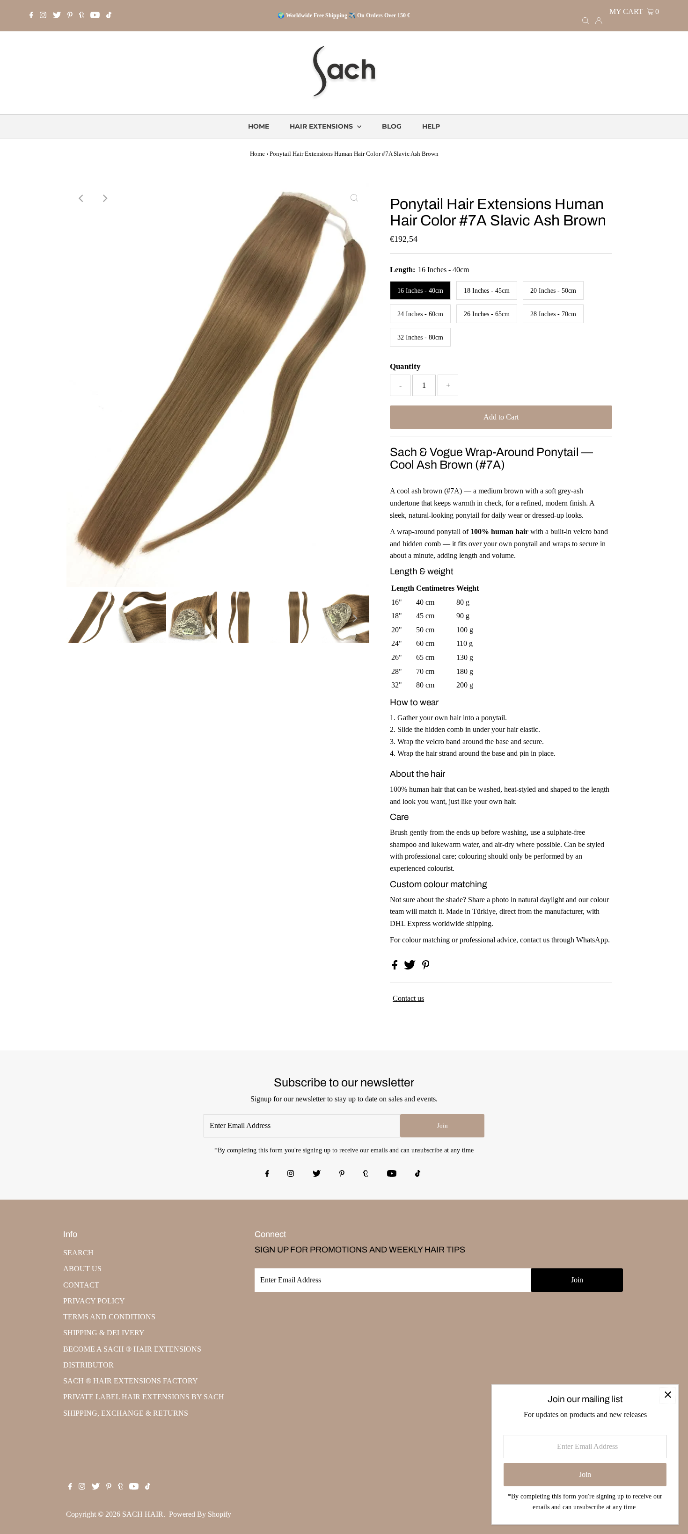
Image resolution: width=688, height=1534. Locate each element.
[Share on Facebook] (395, 967)
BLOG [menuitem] (392, 126)
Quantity (405, 366)
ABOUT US (82, 1269)
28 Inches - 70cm (553, 314)
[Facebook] (31, 16)
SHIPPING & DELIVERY (104, 1333)
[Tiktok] (109, 16)
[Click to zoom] (354, 198)
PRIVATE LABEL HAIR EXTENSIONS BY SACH (143, 1397)
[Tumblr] (82, 16)
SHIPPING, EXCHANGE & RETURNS (125, 1413)
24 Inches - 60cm (420, 314)
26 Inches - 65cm (487, 314)
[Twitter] (57, 16)
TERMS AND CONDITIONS (109, 1317)
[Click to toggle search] (585, 20)
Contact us (408, 998)
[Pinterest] (70, 16)
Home (257, 153)
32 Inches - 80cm (420, 337)
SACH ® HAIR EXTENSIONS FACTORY (130, 1381)
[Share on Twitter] (410, 967)
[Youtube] (95, 16)
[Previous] (81, 198)
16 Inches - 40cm (420, 290)
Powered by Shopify (200, 1514)
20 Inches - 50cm (553, 290)
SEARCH (78, 1253)
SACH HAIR (142, 1514)
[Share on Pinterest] (426, 967)
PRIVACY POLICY (94, 1301)
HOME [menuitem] (258, 126)
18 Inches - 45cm (487, 290)
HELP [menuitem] (431, 126)
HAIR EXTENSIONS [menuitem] (322, 126)
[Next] (104, 198)
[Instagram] (43, 16)
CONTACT (81, 1285)
